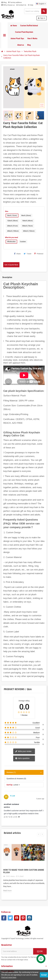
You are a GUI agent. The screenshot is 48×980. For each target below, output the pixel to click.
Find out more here (8, 977)
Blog (4, 2)
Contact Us (22, 5)
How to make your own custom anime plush (23, 871)
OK (41, 951)
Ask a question (24, 758)
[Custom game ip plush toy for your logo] (7, 14)
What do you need (11, 237)
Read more (7, 890)
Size (6, 211)
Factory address (15, 2)
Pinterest (40, 254)
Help (30, 5)
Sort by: (10, 785)
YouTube (16, 917)
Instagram (29, 917)
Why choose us (9, 5)
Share (18, 254)
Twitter (10, 917)
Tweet (29, 254)
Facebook (3, 917)
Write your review (24, 751)
